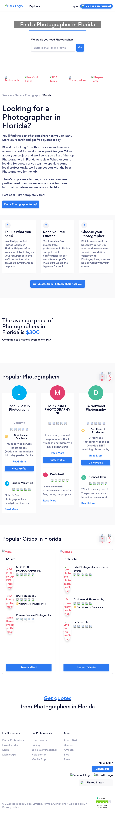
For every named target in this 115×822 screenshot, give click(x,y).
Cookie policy (77, 804)
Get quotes (57, 698)
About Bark (70, 740)
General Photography (28, 95)
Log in (74, 6)
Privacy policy (10, 807)
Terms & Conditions (54, 804)
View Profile (19, 468)
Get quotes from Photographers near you (57, 284)
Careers (68, 745)
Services (7, 95)
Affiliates (69, 750)
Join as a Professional (44, 750)
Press (67, 759)
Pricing (36, 745)
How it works (10, 745)
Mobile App (9, 754)
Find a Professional (13, 740)
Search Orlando (86, 667)
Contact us (102, 769)
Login (5, 750)
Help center (39, 754)
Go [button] (80, 47)
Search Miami (29, 667)
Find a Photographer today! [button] (20, 204)
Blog (66, 754)
